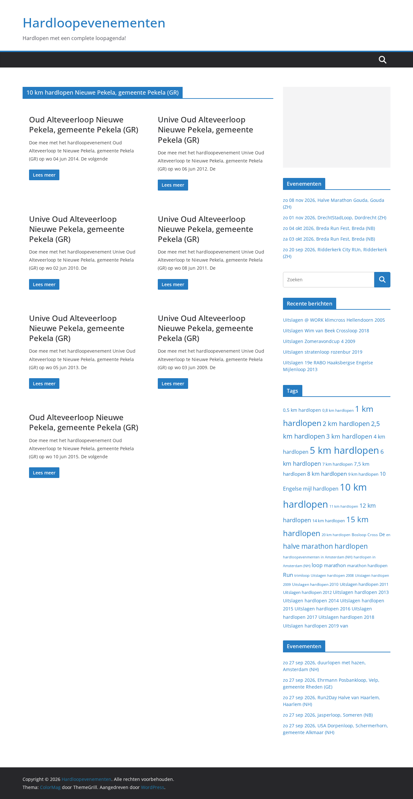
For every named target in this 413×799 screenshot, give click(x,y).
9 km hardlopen (363, 474)
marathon (335, 565)
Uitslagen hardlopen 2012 (307, 592)
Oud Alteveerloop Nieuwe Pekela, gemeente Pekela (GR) (83, 124)
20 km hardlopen (336, 534)
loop (317, 565)
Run (288, 574)
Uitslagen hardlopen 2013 (361, 592)
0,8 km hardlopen (338, 410)
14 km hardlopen (328, 521)
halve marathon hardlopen (325, 546)
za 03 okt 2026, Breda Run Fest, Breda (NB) (329, 239)
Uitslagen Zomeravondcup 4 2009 (319, 341)
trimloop (301, 575)
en (388, 534)
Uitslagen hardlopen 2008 (332, 575)
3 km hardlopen (349, 436)
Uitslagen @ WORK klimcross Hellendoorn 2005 (334, 320)
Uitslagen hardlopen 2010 (315, 584)
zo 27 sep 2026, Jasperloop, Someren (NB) (328, 715)
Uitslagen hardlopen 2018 (346, 617)
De (382, 534)
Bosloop (359, 534)
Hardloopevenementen (94, 22)
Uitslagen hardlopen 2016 (322, 609)
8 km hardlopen (327, 473)
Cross (373, 534)
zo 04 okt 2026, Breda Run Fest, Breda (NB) (329, 228)
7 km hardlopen (337, 464)
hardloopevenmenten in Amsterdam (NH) (317, 557)
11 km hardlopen (343, 506)
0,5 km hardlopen (302, 410)
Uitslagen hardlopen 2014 (311, 600)
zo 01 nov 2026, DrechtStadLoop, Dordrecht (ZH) (334, 217)
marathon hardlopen (367, 565)
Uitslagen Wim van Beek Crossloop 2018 (326, 330)
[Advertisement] (336, 127)
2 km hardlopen (346, 423)
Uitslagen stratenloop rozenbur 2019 (322, 352)
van (344, 625)
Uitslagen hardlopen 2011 (364, 584)
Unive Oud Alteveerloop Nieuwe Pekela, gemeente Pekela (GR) (205, 129)
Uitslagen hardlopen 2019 (311, 626)
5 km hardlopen (344, 450)
